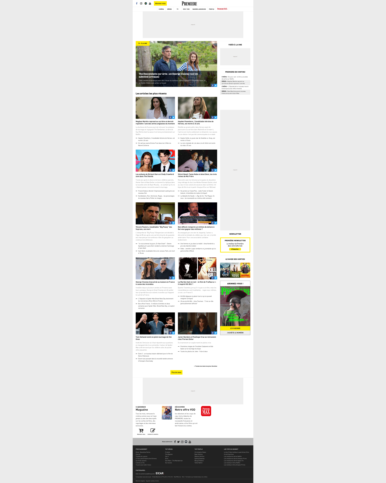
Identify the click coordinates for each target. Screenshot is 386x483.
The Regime (168, 454)
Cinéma (161, 9)
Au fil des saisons (141, 460)
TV (177, 9)
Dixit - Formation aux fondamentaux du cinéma (194, 477)
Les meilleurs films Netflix (232, 463)
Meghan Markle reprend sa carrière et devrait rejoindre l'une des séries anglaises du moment (155, 122)
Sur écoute (168, 463)
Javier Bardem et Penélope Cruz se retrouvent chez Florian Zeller (197, 338)
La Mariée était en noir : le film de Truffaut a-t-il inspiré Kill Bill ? (197, 283)
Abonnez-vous (160, 3)
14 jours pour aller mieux (143, 465)
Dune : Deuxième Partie (143, 452)
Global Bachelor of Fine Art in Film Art (162, 477)
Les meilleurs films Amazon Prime (234, 465)
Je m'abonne (235, 328)
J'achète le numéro (235, 333)
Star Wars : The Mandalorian (174, 460)
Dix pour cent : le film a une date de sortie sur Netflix (235, 78)
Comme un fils (140, 463)
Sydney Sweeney (199, 458)
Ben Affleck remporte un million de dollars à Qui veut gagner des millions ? (196, 228)
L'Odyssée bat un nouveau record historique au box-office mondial (235, 87)
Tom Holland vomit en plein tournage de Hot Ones (154, 338)
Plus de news (176, 372)
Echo (166, 458)
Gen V (167, 456)
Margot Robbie (199, 460)
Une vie (138, 454)
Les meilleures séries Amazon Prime (235, 458)
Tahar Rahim (198, 463)
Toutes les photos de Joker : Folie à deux (193, 351)
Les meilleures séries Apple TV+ (234, 460)
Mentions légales (140, 481)
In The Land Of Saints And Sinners (146, 458)
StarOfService (177, 477)
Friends (167, 452)
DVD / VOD (186, 9)
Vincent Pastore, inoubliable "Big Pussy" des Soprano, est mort (154, 228)
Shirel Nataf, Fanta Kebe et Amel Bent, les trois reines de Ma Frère (197, 175)
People (211, 9)
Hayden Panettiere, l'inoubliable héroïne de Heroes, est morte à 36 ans (196, 122)
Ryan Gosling (199, 454)
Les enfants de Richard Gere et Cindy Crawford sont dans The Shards (155, 175)
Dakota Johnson (199, 456)
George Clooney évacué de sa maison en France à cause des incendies (155, 283)
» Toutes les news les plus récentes (205, 366)
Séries (169, 9)
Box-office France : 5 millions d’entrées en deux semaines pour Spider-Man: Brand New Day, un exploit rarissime (156, 306)
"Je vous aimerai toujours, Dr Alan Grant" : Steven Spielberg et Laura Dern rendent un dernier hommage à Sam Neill (156, 246)
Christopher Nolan (200, 452)
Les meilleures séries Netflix (233, 456)
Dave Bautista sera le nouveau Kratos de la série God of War (234, 92)
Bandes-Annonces (199, 9)
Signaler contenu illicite (152, 481)
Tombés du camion (141, 456)
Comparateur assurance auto (143, 477)
